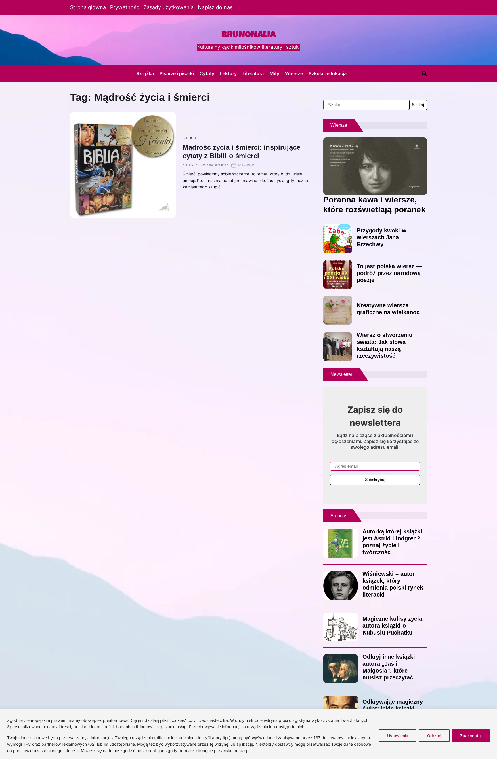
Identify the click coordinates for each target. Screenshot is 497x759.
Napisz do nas (215, 7)
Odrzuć (434, 735)
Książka (145, 73)
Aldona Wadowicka (212, 165)
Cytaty (207, 73)
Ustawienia (397, 735)
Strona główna (88, 7)
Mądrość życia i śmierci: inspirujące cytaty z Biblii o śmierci (241, 151)
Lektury (228, 73)
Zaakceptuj (470, 735)
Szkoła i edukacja (328, 73)
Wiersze (294, 73)
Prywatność (124, 7)
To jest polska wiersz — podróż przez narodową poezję (389, 273)
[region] (248, 734)
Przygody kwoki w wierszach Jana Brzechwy (381, 237)
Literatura (253, 73)
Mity (274, 73)
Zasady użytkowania (169, 7)
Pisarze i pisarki (177, 73)
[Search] (424, 73)
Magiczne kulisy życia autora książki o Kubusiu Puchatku (392, 626)
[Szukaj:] (366, 105)
